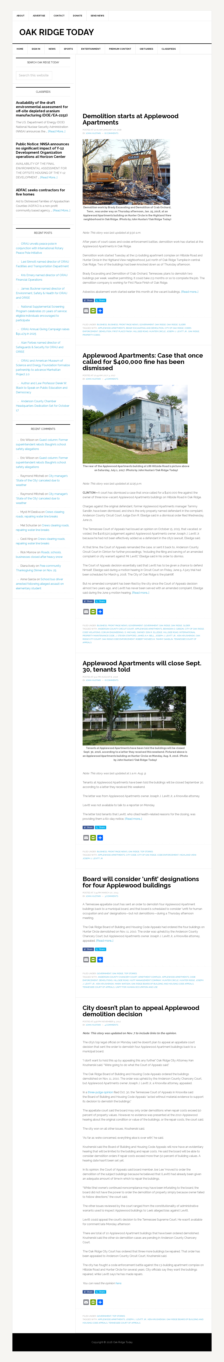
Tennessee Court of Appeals (98, 987)
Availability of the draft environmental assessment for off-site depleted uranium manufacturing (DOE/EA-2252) (42, 109)
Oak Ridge (160, 324)
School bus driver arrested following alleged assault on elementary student (40, 584)
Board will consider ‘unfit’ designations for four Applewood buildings (141, 882)
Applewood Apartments (111, 328)
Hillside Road (140, 331)
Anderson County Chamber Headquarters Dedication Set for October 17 (42, 406)
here (118, 1283)
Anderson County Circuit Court (116, 629)
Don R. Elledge (154, 632)
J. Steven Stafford (125, 635)
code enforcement (167, 855)
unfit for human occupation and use (136, 987)
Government (146, 324)
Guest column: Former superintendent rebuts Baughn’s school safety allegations (42, 444)
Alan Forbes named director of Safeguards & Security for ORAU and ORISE (39, 347)
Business (102, 324)
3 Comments (111, 896)
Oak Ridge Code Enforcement (118, 639)
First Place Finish (122, 331)
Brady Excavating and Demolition (145, 328)
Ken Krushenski (186, 635)
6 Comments (111, 680)
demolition (105, 331)
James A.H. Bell (145, 635)
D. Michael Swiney (135, 632)
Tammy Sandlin (164, 639)
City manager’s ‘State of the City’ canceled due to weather (42, 480)
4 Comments (111, 379)
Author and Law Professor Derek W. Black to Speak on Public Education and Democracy (41, 388)
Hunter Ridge (187, 980)
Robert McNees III (145, 639)
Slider (182, 324)
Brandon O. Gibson (173, 629)
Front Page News (128, 324)
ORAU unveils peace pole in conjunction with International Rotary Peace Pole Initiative (39, 248)
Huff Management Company (145, 980)
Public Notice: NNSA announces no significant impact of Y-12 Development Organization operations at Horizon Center (42, 150)
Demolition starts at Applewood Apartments (130, 119)
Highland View (188, 855)
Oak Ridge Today (56, 32)
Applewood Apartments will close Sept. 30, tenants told (142, 666)
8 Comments (111, 133)
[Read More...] (56, 131)
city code (131, 855)
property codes (91, 335)
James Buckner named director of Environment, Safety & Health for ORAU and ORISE (41, 293)
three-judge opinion (100, 1092)
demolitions (106, 980)
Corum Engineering (112, 632)
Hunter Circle (157, 331)
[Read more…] (189, 291)
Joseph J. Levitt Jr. (177, 331)
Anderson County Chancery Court (117, 977)
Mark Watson (122, 984)
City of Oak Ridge (174, 328)
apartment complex (149, 977)
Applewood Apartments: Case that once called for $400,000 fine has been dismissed (143, 362)
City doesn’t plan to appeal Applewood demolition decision (141, 1011)
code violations (91, 632)
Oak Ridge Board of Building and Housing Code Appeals (162, 984)
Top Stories (146, 851)
